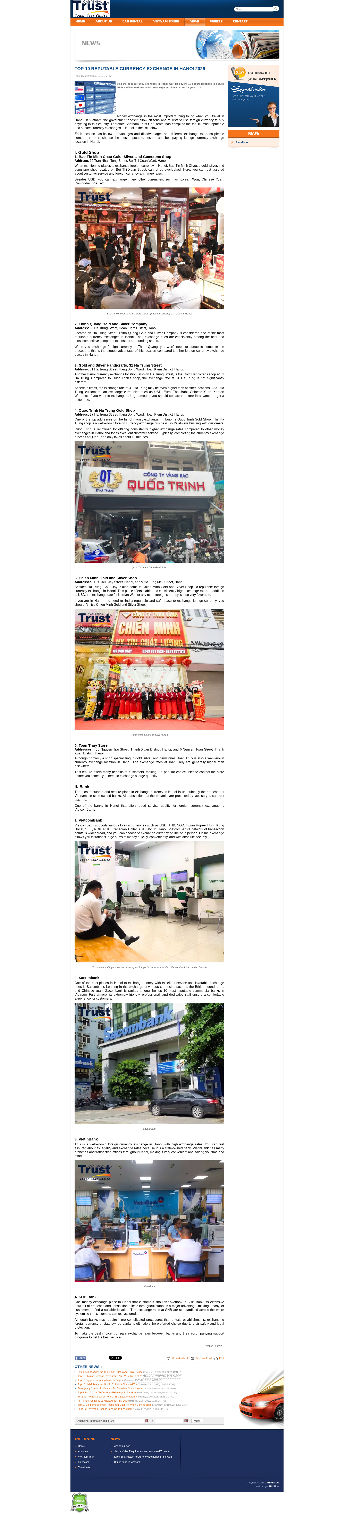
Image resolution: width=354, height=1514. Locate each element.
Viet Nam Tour (86, 1456)
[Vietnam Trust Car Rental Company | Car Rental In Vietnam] (91, 16)
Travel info (84, 1467)
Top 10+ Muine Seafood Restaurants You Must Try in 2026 (110, 1376)
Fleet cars (83, 1462)
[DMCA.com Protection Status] (79, 1512)
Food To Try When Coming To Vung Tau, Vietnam (105, 1409)
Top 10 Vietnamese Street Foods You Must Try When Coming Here (115, 1404)
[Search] (276, 8)
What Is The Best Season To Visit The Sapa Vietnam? (107, 1396)
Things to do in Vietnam (127, 1462)
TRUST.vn (274, 1486)
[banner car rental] (181, 57)
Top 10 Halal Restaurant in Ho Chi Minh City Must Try (107, 1384)
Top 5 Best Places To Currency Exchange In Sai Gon (107, 1392)
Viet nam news (122, 1446)
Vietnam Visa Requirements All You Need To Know (142, 1451)
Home (81, 1446)
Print (221, 1358)
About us (83, 1451)
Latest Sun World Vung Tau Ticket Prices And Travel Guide (110, 1372)
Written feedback (179, 1358)
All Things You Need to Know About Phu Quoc (103, 1400)
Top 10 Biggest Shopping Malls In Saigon (101, 1380)
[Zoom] (95, 113)
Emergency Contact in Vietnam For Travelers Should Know (110, 1388)
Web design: (262, 1486)
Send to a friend (203, 1358)
